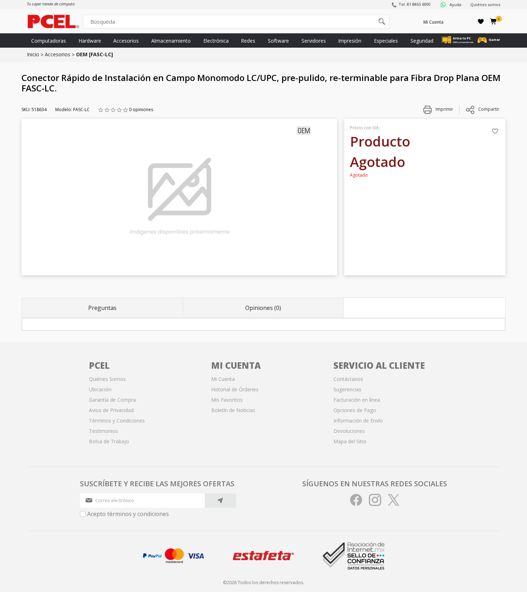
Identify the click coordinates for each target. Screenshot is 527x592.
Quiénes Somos (107, 379)
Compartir (488, 109)
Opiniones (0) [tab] (263, 308)
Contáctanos (348, 379)
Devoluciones (349, 431)
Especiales (386, 40)
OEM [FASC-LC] (94, 54)
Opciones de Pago (354, 410)
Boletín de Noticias (233, 410)
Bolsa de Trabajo (109, 441)
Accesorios (126, 40)
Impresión (349, 40)
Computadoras (48, 40)
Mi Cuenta (433, 22)
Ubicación (100, 389)
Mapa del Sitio (349, 441)
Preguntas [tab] (102, 308)
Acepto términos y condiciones (128, 514)
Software (278, 40)
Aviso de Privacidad (111, 410)
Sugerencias (347, 389)
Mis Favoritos (227, 399)
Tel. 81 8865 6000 (415, 4)
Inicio (33, 54)
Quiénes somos (485, 4)
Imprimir (444, 109)
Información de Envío (358, 420)
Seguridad (421, 40)
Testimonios (103, 431)
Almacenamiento (171, 40)
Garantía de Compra (112, 399)
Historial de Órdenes (234, 389)
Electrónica (216, 40)
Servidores (314, 40)
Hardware (90, 40)
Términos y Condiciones (117, 420)
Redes (248, 40)
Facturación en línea (356, 399)
